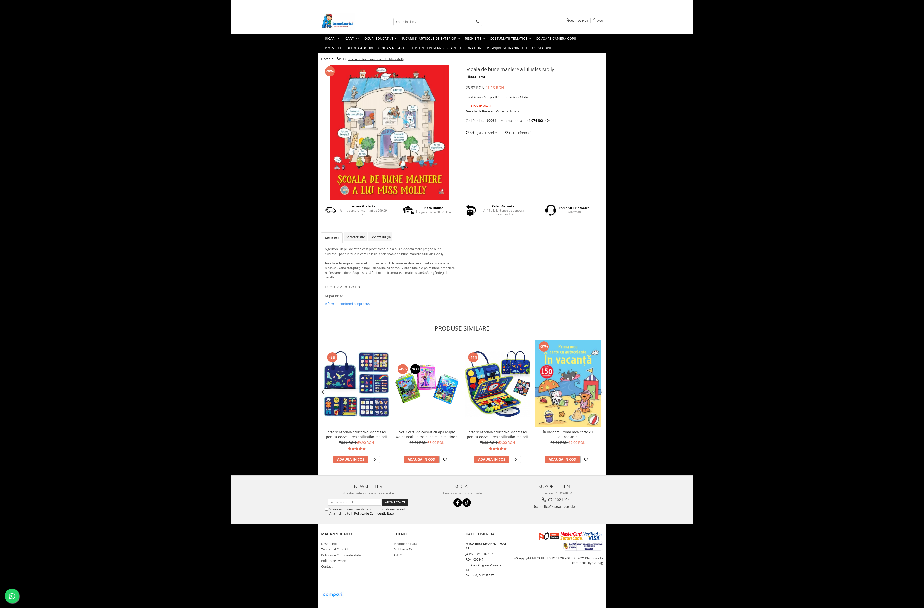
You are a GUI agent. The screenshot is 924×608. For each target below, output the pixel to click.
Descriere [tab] (332, 237)
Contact (327, 566)
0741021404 (558, 499)
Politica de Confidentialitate (374, 513)
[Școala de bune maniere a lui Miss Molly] (389, 132)
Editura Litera (475, 76)
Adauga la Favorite (483, 133)
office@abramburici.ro (558, 506)
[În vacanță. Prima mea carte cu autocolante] (568, 383)
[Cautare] (478, 22)
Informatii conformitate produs (347, 303)
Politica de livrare (333, 560)
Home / (327, 59)
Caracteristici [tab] (356, 237)
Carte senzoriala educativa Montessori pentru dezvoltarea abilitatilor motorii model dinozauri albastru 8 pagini (356, 434)
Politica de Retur (405, 549)
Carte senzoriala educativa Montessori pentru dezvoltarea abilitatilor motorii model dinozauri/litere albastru (497, 434)
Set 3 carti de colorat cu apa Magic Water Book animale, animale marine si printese (427, 434)
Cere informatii (519, 133)
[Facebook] (457, 502)
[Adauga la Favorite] (374, 459)
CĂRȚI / (340, 59)
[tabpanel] (389, 132)
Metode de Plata (405, 544)
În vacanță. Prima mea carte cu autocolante (568, 434)
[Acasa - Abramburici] (345, 21)
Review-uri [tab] (380, 237)
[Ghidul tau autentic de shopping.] (333, 594)
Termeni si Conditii (334, 549)
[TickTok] (466, 502)
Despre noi (329, 544)
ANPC (397, 555)
